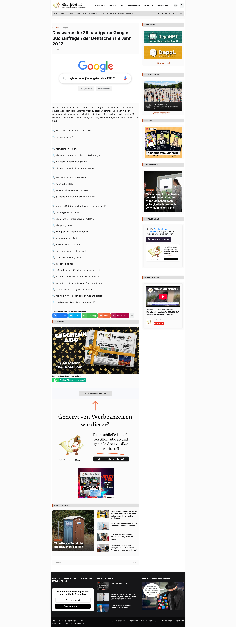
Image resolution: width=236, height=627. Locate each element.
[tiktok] (177, 13)
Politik (56, 13)
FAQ (111, 621)
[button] (176, 5)
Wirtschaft (64, 13)
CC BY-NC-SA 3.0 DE (60, 623)
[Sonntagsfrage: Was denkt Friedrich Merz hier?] (103, 608)
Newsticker (130, 13)
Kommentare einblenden (95, 393)
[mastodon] (166, 13)
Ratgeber (113, 13)
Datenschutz (133, 621)
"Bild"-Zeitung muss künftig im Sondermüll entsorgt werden (124, 524)
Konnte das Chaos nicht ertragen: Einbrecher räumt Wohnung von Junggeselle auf (123, 547)
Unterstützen (167, 621)
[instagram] (169, 13)
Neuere (58, 562)
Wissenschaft (93, 13)
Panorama (104, 13)
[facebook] (151, 13)
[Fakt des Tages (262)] (103, 586)
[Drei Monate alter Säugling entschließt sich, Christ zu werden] (103, 537)
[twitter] (159, 13)
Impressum (120, 621)
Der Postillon (116, 5)
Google (65, 28)
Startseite (100, 5)
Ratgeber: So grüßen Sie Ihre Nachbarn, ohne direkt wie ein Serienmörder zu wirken (123, 596)
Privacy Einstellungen (149, 621)
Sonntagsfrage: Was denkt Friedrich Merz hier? (122, 606)
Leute (78, 13)
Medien (84, 13)
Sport (72, 13)
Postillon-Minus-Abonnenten (157, 230)
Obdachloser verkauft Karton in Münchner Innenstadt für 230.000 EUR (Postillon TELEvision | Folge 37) (162, 312)
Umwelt (121, 13)
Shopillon (148, 5)
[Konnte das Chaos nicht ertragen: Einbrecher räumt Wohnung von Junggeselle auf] (103, 548)
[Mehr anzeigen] (132, 315)
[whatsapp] (155, 13)
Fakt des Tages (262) (120, 583)
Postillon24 (134, 5)
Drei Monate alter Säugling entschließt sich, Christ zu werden (122, 536)
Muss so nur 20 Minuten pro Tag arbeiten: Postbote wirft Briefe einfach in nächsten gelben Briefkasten (124, 514)
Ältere (133, 562)
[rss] (181, 13)
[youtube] (173, 13)
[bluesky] (162, 13)
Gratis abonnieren (72, 606)
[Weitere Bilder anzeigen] (163, 113)
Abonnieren (162, 5)
